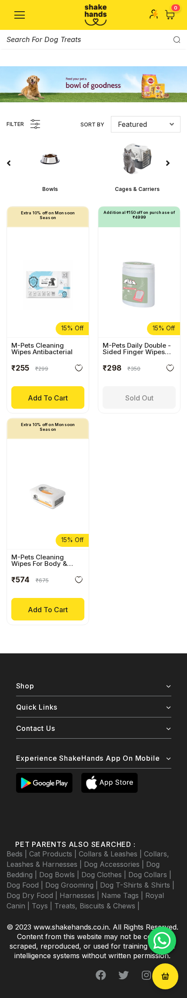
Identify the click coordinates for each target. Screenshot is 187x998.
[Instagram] (146, 975)
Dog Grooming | (72, 885)
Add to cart (48, 398)
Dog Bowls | (60, 874)
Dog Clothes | (104, 874)
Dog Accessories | (115, 864)
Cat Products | (54, 853)
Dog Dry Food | (33, 895)
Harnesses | (80, 895)
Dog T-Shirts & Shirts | (137, 885)
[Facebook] (101, 975)
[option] (50, 165)
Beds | (18, 853)
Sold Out (139, 398)
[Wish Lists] (78, 369)
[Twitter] (123, 975)
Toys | (43, 905)
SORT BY (92, 124)
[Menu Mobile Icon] (19, 15)
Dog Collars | (149, 874)
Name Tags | (123, 895)
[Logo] (96, 15)
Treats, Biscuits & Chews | (97, 905)
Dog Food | (26, 885)
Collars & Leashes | (111, 853)
